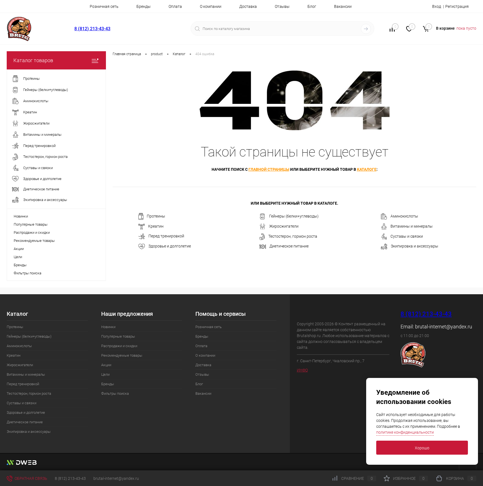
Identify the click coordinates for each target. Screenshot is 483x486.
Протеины (156, 216)
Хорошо (422, 448)
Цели (18, 257)
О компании (210, 6)
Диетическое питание (289, 246)
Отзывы (282, 6)
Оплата (175, 6)
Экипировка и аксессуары (414, 246)
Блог (311, 6)
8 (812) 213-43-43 (92, 28)
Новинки (21, 216)
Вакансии (343, 6)
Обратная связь (30, 478)
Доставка (248, 6)
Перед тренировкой (166, 236)
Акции (19, 249)
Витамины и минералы (411, 226)
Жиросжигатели (284, 226)
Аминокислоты (404, 216)
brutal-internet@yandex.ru (443, 327)
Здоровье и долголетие (169, 246)
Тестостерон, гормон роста (292, 236)
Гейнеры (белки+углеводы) (294, 216)
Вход (436, 6)
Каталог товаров (33, 60)
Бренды (143, 6)
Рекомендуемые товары (34, 241)
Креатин (156, 226)
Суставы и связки (406, 236)
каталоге (367, 169)
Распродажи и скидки (32, 232)
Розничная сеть (104, 6)
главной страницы (268, 169)
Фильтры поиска (27, 273)
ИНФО (302, 370)
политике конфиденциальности (405, 432)
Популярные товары (31, 224)
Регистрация (457, 6)
